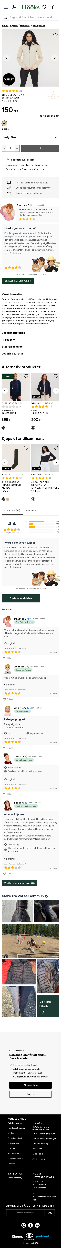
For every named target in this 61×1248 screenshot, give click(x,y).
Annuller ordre (39, 1159)
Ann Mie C (20, 707)
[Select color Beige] (4, 123)
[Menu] (6, 7)
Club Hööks (38, 1154)
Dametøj (25, 25)
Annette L (20, 666)
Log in (30, 1094)
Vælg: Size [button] (10, 137)
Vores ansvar (13, 1143)
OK (50, 1212)
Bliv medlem (31, 1085)
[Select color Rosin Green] (3, 499)
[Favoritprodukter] (44, 7)
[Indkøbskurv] (54, 7)
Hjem (5, 25)
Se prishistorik (49, 116)
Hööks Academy (15, 1178)
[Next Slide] (54, 57)
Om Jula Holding (40, 1143)
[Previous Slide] (6, 57)
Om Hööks (12, 1148)
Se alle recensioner (18, 280)
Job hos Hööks (14, 1153)
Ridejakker (39, 25)
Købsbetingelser (15, 1123)
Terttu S (19, 756)
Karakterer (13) (12, 510)
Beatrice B (23, 205)
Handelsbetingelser (16, 1128)
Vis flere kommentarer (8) (19, 883)
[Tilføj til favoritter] (55, 35)
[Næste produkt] (56, 391)
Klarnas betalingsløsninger (44, 1138)
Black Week (38, 1149)
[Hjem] (30, 7)
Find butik (37, 1123)
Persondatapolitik (15, 1158)
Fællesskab (31, 510)
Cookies (11, 1163)
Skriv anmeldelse (21, 598)
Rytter (14, 25)
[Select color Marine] (3, 427)
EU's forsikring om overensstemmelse (41, 1128)
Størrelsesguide (12, 346)
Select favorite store (33, 169)
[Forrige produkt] (5, 391)
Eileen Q (19, 802)
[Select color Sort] (33, 499)
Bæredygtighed (15, 1138)
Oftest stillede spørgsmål (44, 1133)
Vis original (9, 643)
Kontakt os (12, 1133)
